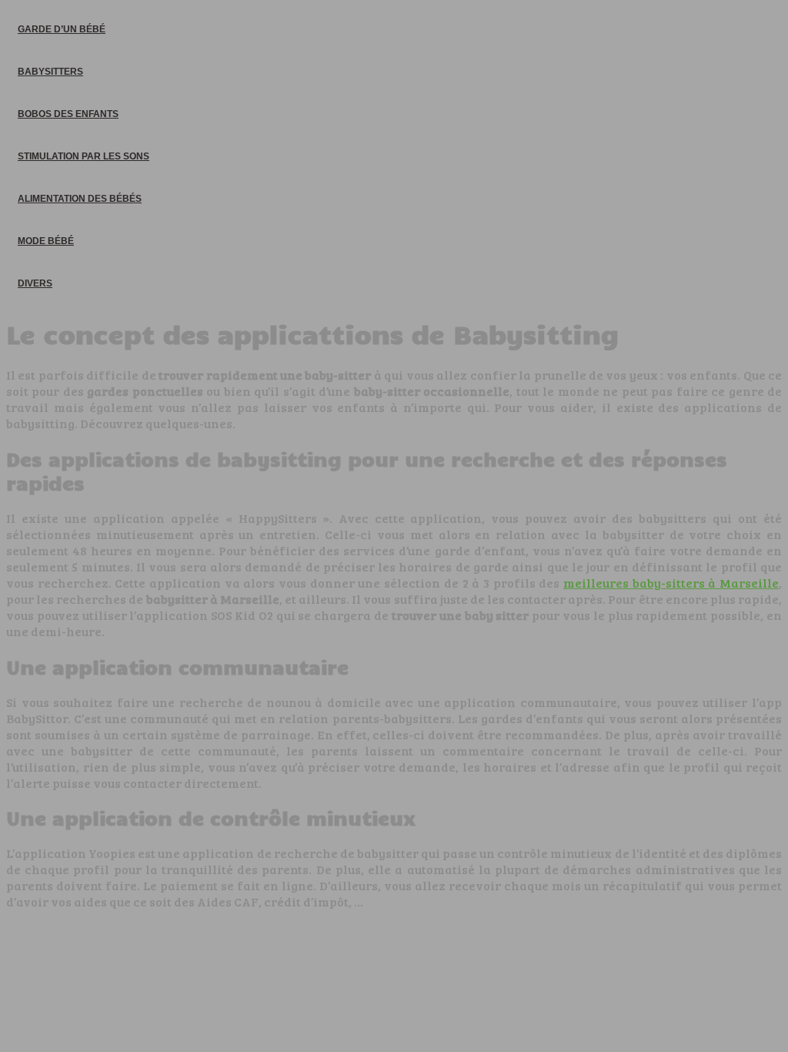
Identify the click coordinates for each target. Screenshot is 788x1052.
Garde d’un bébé (61, 29)
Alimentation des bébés (80, 198)
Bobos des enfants (68, 114)
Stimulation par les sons (83, 156)
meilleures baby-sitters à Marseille (671, 583)
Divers (35, 283)
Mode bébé (46, 241)
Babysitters (50, 71)
